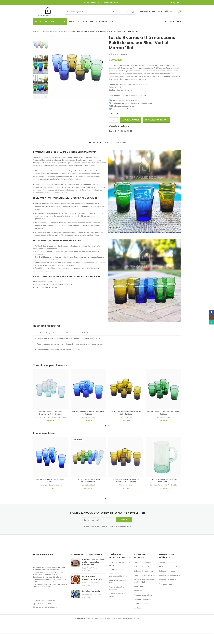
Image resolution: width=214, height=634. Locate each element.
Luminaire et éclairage (142, 603)
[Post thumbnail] (75, 565)
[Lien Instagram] (174, 2)
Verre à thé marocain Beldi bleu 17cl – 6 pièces (51, 480)
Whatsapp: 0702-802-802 (46, 600)
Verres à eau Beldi (125, 485)
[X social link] (118, 131)
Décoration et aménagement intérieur (118, 574)
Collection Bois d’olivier (143, 567)
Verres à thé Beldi (68, 31)
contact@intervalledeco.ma (46, 607)
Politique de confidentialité (169, 575)
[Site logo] (48, 11)
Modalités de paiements (168, 567)
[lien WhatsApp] (177, 2)
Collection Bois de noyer (143, 571)
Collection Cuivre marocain (144, 575)
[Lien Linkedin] (124, 131)
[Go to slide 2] (108, 426)
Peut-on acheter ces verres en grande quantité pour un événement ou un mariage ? (70, 344)
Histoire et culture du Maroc (117, 595)
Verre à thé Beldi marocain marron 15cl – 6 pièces (126, 412)
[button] (36, 97)
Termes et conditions (167, 562)
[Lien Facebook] (171, 2)
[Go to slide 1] (105, 426)
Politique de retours (167, 571)
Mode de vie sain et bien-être (118, 581)
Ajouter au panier (130, 120)
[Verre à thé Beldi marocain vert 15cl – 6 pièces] (163, 389)
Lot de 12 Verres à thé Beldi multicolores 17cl (88, 480)
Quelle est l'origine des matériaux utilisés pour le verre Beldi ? (62, 333)
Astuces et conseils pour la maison (119, 563)
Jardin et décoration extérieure (116, 588)
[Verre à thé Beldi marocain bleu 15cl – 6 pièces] (88, 389)
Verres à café (52, 417)
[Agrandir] (54, 94)
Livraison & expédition (167, 580)
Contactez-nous (165, 584)
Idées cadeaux (139, 586)
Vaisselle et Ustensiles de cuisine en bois (144, 581)
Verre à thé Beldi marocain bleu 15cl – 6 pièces (88, 412)
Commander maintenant (156, 120)
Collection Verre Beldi (49, 31)
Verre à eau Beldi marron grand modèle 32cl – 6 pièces (125, 480)
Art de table (62, 417)
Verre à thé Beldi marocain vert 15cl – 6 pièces (163, 412)
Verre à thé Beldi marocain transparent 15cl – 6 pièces (50, 412)
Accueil (36, 31)
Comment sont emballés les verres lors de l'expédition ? (60, 349)
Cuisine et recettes (116, 569)
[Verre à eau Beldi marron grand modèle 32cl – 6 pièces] (125, 457)
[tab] (94, 141)
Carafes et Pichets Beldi (158, 485)
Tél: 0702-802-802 (43, 604)
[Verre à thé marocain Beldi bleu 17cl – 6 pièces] (50, 457)
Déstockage (139, 608)
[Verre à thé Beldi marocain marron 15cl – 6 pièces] (125, 389)
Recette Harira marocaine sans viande (93, 577)
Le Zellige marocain (91, 591)
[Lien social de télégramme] (131, 131)
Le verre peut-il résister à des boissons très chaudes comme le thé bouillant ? (68, 338)
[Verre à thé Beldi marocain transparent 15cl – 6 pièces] (50, 389)
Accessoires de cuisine (143, 595)
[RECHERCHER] (133, 12)
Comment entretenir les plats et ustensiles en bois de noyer (93, 562)
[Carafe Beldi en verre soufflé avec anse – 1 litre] (163, 457)
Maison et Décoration (142, 599)
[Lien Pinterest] (121, 131)
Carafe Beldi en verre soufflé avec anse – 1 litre (163, 480)
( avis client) (124, 54)
